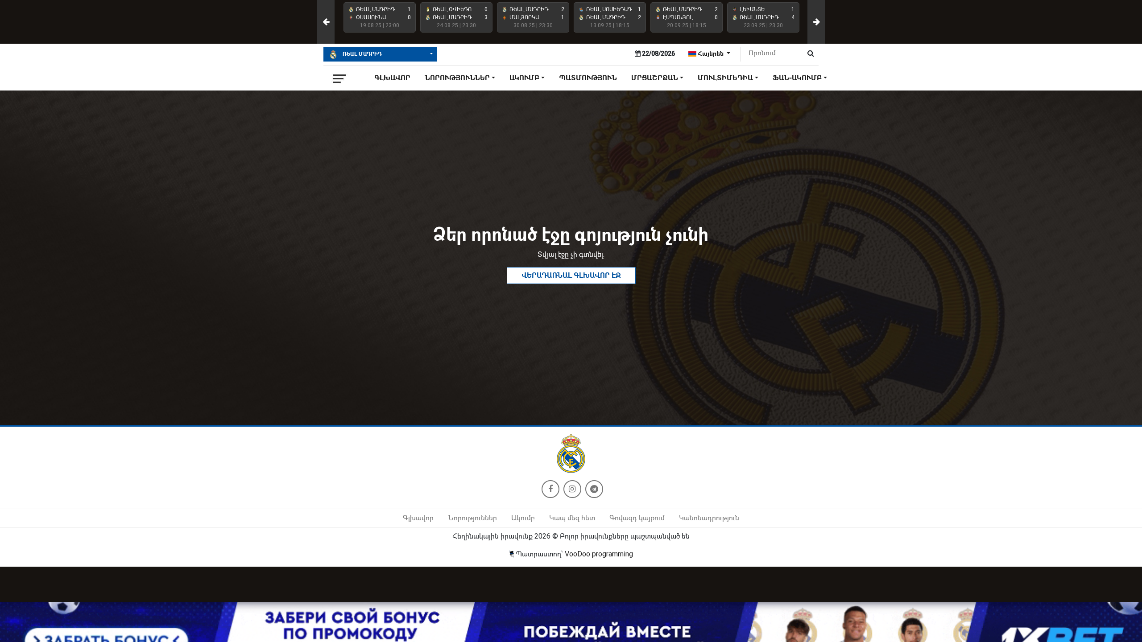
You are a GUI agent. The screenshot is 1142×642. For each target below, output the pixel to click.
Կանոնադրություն (709, 518)
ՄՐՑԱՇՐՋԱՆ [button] (654, 78)
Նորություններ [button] (457, 78)
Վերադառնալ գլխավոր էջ (571, 275)
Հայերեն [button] (710, 53)
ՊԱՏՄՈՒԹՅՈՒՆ (588, 78)
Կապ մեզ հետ (572, 518)
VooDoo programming (599, 554)
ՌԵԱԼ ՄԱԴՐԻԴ (361, 54)
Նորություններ (472, 518)
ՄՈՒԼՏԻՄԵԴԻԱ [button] (725, 78)
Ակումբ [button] (524, 78)
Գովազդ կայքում (637, 518)
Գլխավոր (392, 78)
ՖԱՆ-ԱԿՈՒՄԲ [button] (797, 78)
